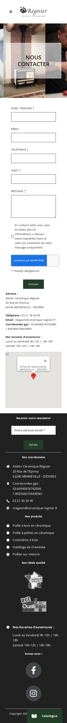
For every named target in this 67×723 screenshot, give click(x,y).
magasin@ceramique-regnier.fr (35, 320)
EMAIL (15, 129)
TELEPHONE (19, 149)
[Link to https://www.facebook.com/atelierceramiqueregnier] (33, 670)
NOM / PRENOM (22, 108)
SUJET (16, 170)
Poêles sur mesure (26, 554)
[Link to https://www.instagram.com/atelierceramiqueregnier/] (33, 693)
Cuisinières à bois (25, 540)
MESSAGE (18, 191)
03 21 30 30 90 (30, 315)
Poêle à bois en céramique (32, 526)
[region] (33, 380)
